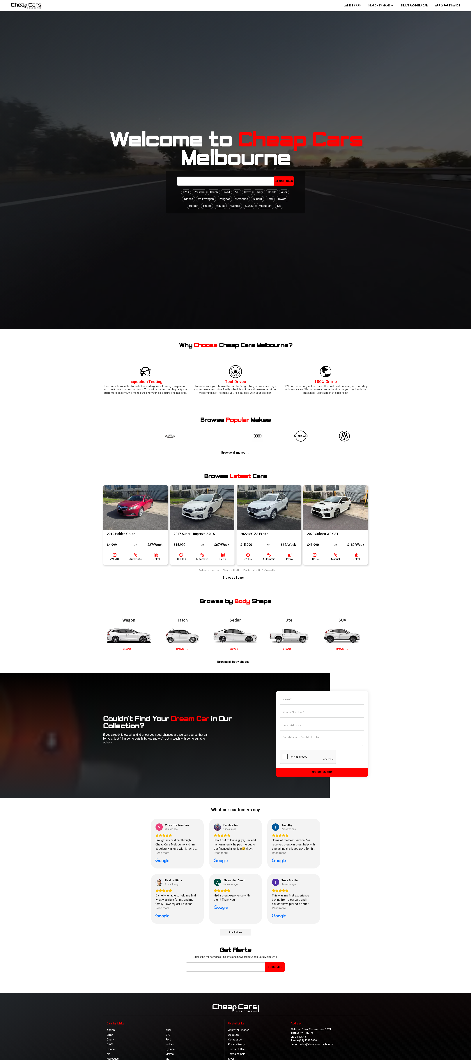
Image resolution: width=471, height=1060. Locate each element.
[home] (25, 5)
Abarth (111, 1030)
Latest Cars (352, 5)
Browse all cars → (235, 577)
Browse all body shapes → (235, 662)
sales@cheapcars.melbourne (317, 1044)
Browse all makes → (235, 452)
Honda (111, 1049)
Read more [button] (162, 853)
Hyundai (170, 1049)
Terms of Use (236, 1049)
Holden (170, 1044)
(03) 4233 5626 (308, 1040)
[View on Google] (159, 827)
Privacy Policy (236, 1044)
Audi (168, 1030)
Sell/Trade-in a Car (414, 5)
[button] (380, 5)
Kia (108, 1054)
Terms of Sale (236, 1054)
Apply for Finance (447, 5)
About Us (233, 1034)
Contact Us (235, 1039)
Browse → (129, 649)
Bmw (110, 1034)
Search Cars (284, 181)
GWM (110, 1044)
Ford (168, 1039)
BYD (168, 1034)
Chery (110, 1039)
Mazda (170, 1054)
